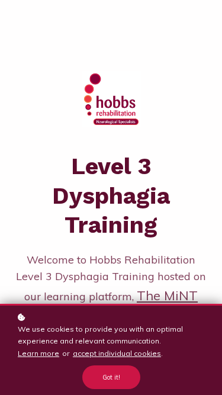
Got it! (111, 377)
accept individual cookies (117, 353)
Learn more (38, 353)
